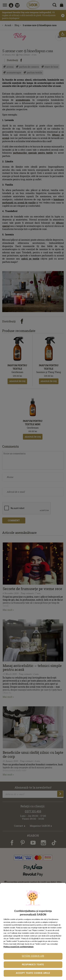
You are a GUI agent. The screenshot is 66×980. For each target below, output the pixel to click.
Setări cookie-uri (33, 956)
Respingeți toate (33, 964)
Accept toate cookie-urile (33, 973)
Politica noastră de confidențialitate (18, 947)
